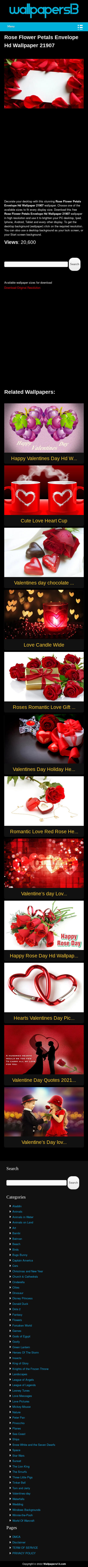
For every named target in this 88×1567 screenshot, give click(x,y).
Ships (15, 1439)
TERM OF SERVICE (25, 1548)
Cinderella (18, 1282)
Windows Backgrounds (26, 1510)
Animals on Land (22, 1222)
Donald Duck (20, 1304)
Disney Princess (22, 1298)
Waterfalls (18, 1499)
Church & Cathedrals (25, 1276)
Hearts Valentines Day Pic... (44, 1018)
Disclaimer (18, 1542)
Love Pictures (20, 1401)
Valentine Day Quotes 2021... (44, 1080)
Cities (15, 1287)
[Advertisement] (44, 154)
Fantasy (17, 1314)
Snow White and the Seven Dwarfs (33, 1445)
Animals (17, 1211)
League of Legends (24, 1385)
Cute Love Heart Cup (44, 520)
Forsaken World (22, 1325)
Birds (15, 1249)
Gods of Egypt (21, 1336)
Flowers (17, 1320)
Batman (17, 1239)
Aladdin (17, 1206)
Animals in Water (22, 1217)
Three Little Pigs (22, 1477)
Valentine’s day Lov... (44, 893)
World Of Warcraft (23, 1521)
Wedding (17, 1504)
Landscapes (19, 1374)
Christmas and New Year (27, 1271)
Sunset (16, 1461)
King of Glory (20, 1363)
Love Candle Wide (44, 645)
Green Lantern (21, 1347)
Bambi (16, 1233)
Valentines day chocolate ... (44, 583)
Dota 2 (16, 1309)
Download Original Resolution (22, 288)
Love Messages (22, 1396)
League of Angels (23, 1380)
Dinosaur (17, 1293)
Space (16, 1450)
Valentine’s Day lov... (44, 1142)
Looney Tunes (21, 1390)
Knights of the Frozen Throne (30, 1369)
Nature (16, 1412)
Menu (11, 26)
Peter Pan (18, 1417)
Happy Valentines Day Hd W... (44, 458)
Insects (17, 1358)
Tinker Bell (19, 1482)
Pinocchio (18, 1423)
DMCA (16, 1537)
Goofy (16, 1341)
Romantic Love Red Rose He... (44, 831)
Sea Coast (18, 1434)
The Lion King (20, 1466)
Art (14, 1228)
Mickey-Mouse (21, 1407)
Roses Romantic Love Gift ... (44, 707)
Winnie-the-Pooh (22, 1515)
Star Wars (18, 1455)
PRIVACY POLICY (24, 1553)
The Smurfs (19, 1472)
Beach (16, 1244)
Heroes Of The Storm (25, 1352)
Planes (16, 1428)
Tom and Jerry (21, 1488)
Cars (15, 1266)
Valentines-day (21, 1493)
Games (16, 1331)
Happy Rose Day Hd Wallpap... (44, 955)
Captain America (22, 1260)
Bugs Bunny (20, 1255)
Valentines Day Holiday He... (44, 769)
